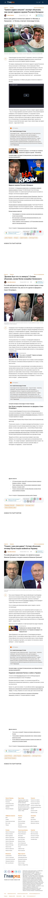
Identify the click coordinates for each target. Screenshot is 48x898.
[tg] (37, 231)
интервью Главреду (24, 59)
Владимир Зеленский (9, 505)
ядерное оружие (23, 237)
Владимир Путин (20, 505)
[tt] (28, 234)
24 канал (19, 869)
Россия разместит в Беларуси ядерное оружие (20, 204)
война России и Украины (10, 758)
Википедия (16, 144)
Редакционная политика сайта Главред (27, 228)
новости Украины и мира (10, 507)
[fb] (25, 234)
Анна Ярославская (11, 282)
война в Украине (8, 237)
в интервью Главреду (19, 335)
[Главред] (10, 2)
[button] (5, 2)
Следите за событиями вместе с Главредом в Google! (13, 233)
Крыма (10, 850)
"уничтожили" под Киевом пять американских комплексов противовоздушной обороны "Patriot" (26, 688)
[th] (34, 231)
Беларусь (16, 237)
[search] (43, 2)
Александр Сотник (33, 237)
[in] (33, 234)
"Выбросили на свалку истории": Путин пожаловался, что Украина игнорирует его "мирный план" (30, 629)
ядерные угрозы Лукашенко (30, 196)
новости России (8, 755)
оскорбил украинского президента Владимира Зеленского (23, 414)
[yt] (40, 231)
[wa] (32, 231)
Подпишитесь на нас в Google (40, 15)
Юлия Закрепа (10, 15)
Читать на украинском (39, 7)
